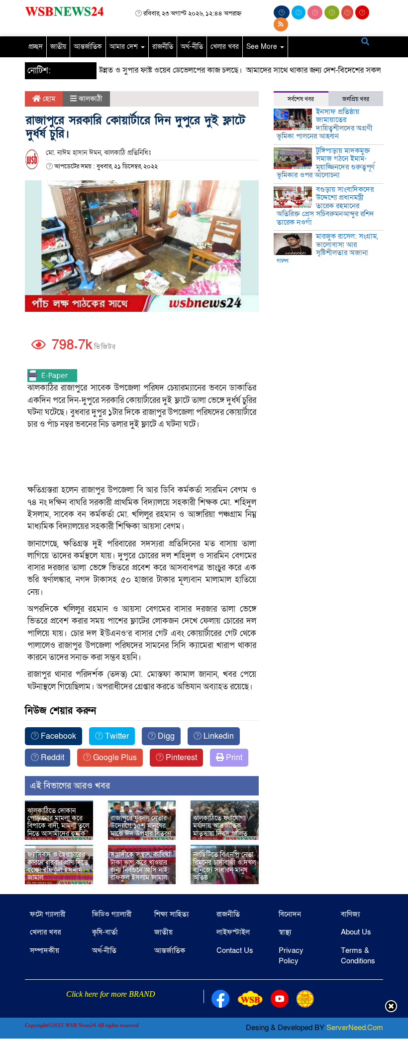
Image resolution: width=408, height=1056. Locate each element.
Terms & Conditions (358, 955)
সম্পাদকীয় (44, 950)
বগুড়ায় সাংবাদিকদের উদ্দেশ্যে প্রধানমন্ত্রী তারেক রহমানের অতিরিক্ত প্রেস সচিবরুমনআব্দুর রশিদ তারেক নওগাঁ (325, 205)
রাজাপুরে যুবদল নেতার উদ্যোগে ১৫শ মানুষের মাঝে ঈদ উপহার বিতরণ (140, 825)
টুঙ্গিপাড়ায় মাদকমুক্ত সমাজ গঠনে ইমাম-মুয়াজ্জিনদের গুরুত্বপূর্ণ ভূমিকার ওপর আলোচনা (326, 162)
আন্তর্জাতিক (88, 46)
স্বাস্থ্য (285, 932)
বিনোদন (290, 914)
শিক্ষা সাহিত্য (171, 914)
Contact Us (234, 950)
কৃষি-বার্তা (105, 932)
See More (262, 46)
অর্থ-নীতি (192, 46)
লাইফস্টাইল (233, 932)
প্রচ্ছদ (35, 46)
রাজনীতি (162, 46)
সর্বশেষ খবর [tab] (301, 99)
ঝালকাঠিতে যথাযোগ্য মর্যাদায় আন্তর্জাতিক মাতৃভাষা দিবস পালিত (220, 825)
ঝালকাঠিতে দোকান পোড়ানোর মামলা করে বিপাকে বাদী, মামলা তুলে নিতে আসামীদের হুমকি (58, 822)
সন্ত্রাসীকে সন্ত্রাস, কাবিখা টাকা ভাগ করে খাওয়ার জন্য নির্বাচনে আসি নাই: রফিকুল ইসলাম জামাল (140, 866)
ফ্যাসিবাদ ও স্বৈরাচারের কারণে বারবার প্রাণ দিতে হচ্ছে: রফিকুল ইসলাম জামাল (57, 866)
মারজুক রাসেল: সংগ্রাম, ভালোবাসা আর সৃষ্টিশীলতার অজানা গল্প (327, 248)
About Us (356, 932)
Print (233, 757)
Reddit (51, 757)
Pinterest (180, 757)
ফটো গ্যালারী (48, 914)
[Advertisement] (146, 510)
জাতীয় (58, 46)
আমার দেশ (124, 46)
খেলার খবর (224, 46)
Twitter (116, 736)
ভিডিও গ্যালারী (112, 914)
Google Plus (114, 757)
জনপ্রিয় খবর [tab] (355, 99)
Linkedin (218, 736)
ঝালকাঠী (90, 99)
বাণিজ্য (350, 914)
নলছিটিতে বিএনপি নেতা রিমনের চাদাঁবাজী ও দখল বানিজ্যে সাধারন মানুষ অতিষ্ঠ (224, 866)
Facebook (57, 736)
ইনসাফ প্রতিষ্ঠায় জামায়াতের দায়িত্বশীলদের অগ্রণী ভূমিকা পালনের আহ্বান (325, 124)
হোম (48, 99)
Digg (165, 736)
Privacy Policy (291, 955)
